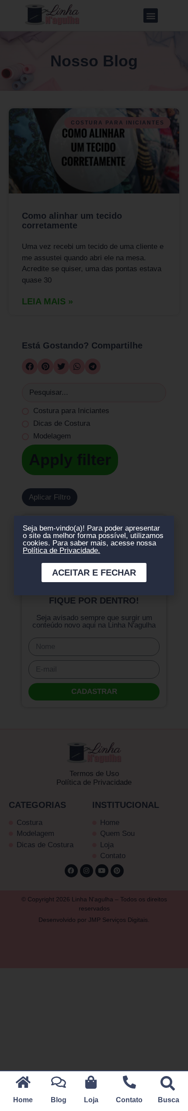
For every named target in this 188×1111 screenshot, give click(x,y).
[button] (167, 1083)
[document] (94, 555)
